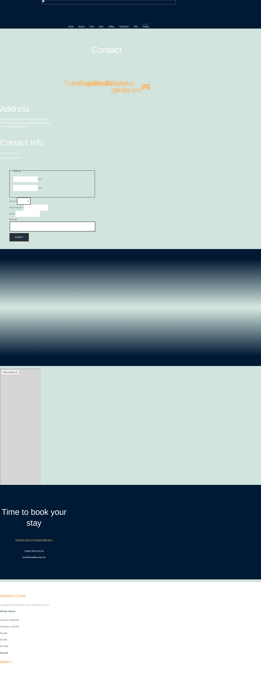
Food (91, 26)
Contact (145, 26)
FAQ (136, 26)
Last (40, 188)
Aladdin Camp (13, 596)
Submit (19, 237)
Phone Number (16, 207)
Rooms (81, 26)
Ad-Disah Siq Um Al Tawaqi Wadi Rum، (29, 119)
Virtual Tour (124, 26)
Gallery (111, 26)
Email (12, 214)
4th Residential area (17, 126)
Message (13, 219)
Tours (101, 26)
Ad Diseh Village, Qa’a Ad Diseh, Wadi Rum (29, 123)
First (40, 179)
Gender (13, 201)
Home (71, 26)
